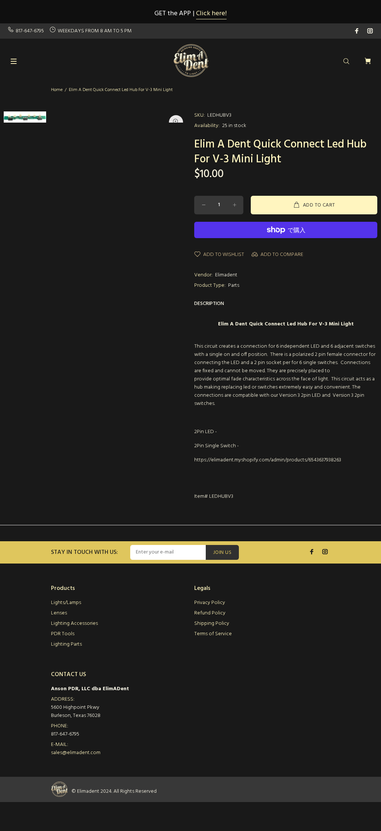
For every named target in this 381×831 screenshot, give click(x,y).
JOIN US (222, 552)
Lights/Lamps (66, 602)
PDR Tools (62, 634)
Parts (233, 285)
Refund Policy (209, 613)
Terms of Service (213, 634)
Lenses (59, 613)
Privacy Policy (209, 602)
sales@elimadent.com (75, 753)
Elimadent (226, 275)
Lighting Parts (66, 644)
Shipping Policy (211, 623)
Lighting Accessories (74, 623)
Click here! (211, 13)
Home (57, 90)
